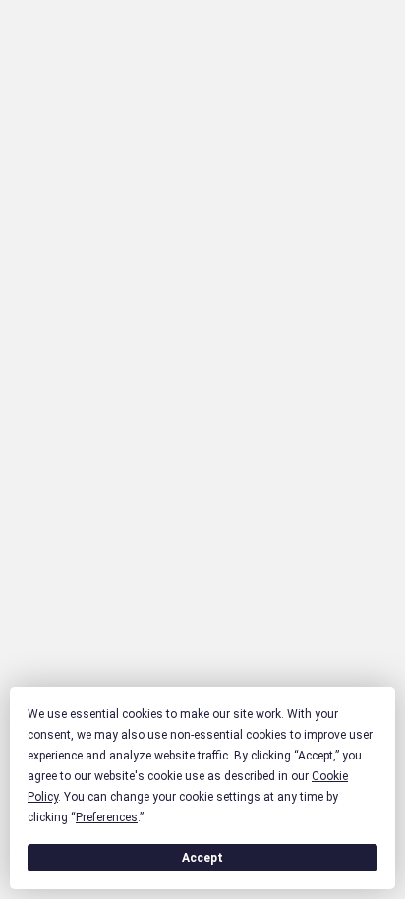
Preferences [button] (107, 817)
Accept (202, 858)
